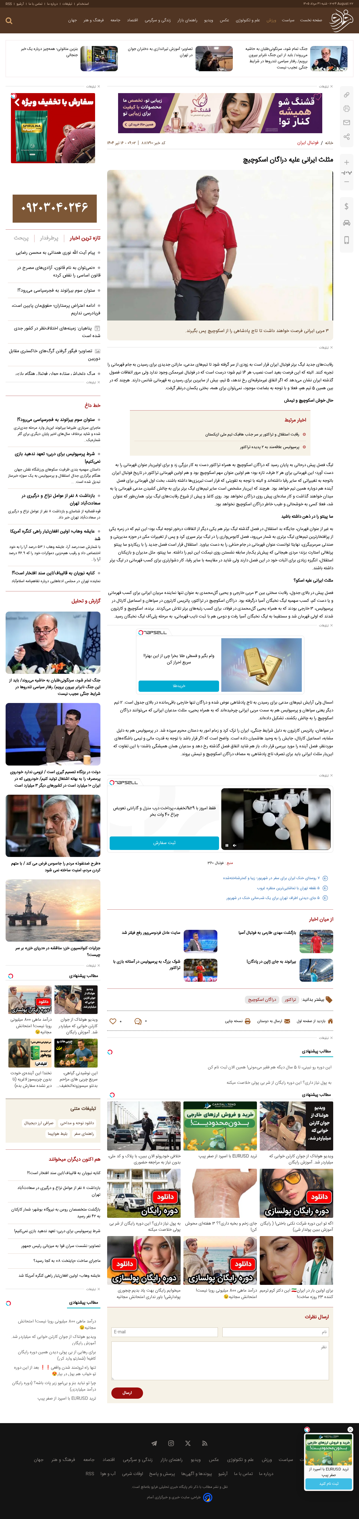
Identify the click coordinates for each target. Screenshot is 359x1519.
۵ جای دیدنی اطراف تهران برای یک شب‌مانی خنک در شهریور (273, 898)
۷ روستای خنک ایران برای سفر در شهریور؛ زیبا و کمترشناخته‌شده (271, 878)
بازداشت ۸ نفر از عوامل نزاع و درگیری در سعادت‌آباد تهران (61, 499)
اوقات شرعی (132, 1473)
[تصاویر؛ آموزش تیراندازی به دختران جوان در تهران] (214, 58)
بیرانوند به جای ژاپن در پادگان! (271, 962)
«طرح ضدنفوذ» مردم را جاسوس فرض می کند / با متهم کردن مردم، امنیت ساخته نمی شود (55, 867)
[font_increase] (347, 162)
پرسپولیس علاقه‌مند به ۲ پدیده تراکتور (269, 447)
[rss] (204, 1443)
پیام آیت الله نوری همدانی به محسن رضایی (55, 253)
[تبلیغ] (220, 113)
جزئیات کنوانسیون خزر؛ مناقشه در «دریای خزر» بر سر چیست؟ (57, 951)
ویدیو (209, 20)
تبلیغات (67, 4)
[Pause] (227, 845)
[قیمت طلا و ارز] (346, 208)
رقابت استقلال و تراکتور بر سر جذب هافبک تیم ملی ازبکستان (252, 434)
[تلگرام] (154, 1443)
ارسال (127, 1393)
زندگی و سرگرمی (158, 20)
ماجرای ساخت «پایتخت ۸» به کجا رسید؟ (66, 1261)
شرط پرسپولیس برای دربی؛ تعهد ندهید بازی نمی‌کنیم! (57, 457)
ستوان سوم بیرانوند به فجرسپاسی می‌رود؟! (56, 290)
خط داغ (92, 406)
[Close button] (350, 1429)
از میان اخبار (321, 919)
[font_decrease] (347, 182)
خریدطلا (179, 686)
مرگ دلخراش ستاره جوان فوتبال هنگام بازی (55, 374)
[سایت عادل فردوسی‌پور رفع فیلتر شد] (200, 941)
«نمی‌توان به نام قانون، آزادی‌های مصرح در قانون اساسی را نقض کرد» (58, 271)
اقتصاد (133, 20)
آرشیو (20, 4)
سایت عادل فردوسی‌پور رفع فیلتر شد (151, 933)
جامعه (116, 20)
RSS (9, 4)
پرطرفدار (49, 238)
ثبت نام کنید (329, 1484)
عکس (225, 20)
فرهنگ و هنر (94, 20)
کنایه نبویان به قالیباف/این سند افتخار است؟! (53, 573)
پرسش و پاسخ (162, 1473)
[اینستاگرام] (171, 1443)
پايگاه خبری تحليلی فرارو (168, 1487)
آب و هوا (108, 1473)
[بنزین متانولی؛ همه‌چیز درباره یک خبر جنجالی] (99, 58)
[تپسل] (141, 632)
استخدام (83, 4)
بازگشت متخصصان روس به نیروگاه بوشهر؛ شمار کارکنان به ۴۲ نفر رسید (55, 1213)
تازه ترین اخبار (85, 238)
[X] (188, 1443)
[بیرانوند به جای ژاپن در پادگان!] (316, 970)
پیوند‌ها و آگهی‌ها (196, 1473)
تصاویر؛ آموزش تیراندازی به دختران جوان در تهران (160, 52)
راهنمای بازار (188, 20)
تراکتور (290, 999)
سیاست (288, 20)
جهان (73, 20)
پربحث (21, 238)
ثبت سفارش (164, 843)
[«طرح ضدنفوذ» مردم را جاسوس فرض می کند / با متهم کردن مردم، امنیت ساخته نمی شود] (53, 826)
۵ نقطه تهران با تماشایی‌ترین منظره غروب (288, 888)
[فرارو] (341, 20)
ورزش (271, 20)
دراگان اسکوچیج (262, 999)
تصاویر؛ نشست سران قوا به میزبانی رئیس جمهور (60, 1246)
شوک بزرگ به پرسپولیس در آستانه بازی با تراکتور (146, 965)
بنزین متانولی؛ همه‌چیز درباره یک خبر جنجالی (49, 52)
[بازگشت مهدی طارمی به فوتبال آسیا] (316, 941)
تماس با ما (35, 4)
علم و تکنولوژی (248, 20)
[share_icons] (347, 136)
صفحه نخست (311, 20)
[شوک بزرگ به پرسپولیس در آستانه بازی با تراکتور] (200, 970)
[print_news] (346, 108)
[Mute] (234, 845)
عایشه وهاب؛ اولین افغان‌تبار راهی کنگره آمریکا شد (55, 535)
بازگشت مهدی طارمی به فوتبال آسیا (267, 933)
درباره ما (52, 4)
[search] (9, 20)
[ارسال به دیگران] (346, 122)
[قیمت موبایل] (347, 241)
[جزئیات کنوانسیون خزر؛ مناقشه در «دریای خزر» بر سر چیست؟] (53, 910)
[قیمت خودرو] (346, 224)
